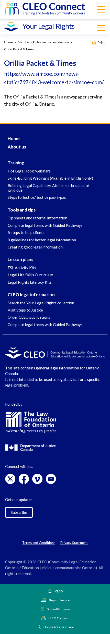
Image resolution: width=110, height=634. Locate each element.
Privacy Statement (74, 543)
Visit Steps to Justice (25, 310)
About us (17, 147)
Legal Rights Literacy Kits (30, 282)
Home (8, 42)
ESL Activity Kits (22, 267)
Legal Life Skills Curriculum (30, 274)
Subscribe (19, 512)
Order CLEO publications (29, 317)
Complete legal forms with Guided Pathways (45, 225)
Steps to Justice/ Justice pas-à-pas (37, 197)
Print (101, 42)
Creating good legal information (35, 247)
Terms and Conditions (38, 543)
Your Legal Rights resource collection (43, 42)
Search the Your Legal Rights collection (41, 303)
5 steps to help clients (26, 232)
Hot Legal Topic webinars (29, 171)
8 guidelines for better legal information (42, 240)
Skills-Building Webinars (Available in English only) (50, 178)
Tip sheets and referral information (37, 218)
